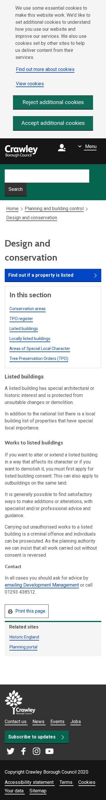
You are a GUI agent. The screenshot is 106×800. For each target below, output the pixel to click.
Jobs (75, 721)
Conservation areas (27, 308)
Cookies (86, 782)
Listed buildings (23, 328)
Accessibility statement (30, 782)
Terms (66, 782)
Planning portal (23, 647)
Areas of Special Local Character (39, 348)
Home (12, 208)
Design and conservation (31, 217)
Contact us (16, 721)
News (39, 721)
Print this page (29, 611)
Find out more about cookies (45, 69)
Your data (15, 791)
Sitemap (38, 791)
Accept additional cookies (53, 123)
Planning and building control (54, 208)
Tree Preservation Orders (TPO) (38, 358)
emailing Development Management (42, 585)
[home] (21, 151)
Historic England (24, 637)
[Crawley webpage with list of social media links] (30, 752)
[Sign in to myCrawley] (63, 151)
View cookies (30, 83)
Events (58, 721)
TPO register (21, 318)
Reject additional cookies (53, 102)
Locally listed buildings (29, 338)
